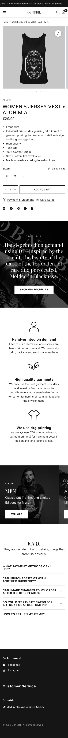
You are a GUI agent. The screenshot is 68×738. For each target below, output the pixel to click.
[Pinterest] (19, 208)
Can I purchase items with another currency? (24, 580)
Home (5, 22)
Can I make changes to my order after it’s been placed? (29, 591)
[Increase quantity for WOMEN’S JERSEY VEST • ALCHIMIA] (15, 190)
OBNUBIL (34, 12)
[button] (34, 290)
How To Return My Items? (24, 614)
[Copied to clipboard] (33, 208)
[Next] (40, 91)
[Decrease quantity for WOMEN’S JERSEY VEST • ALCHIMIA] (5, 190)
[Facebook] (5, 208)
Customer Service (19, 686)
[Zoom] (58, 33)
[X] (12, 208)
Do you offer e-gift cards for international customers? (27, 603)
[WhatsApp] (26, 208)
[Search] (58, 12)
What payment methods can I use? (27, 568)
